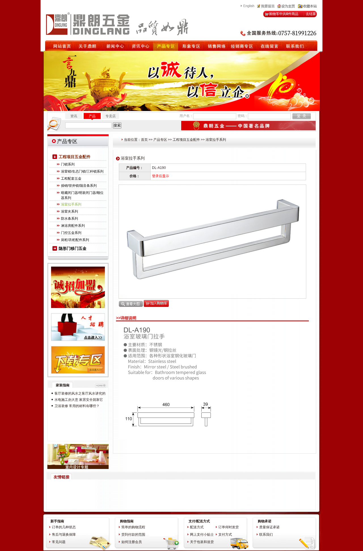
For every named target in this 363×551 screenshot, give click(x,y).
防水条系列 (69, 219)
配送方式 (197, 527)
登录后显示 (160, 176)
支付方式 (225, 535)
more (100, 385)
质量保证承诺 (269, 527)
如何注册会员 (131, 542)
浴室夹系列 (69, 211)
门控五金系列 (71, 233)
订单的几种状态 (64, 527)
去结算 (311, 14)
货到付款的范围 (133, 535)
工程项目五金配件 (74, 156)
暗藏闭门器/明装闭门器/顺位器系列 (82, 195)
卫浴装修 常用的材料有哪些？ (77, 406)
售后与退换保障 (64, 535)
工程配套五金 (71, 179)
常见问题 (59, 542)
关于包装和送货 (202, 542)
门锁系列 (68, 164)
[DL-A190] (212, 293)
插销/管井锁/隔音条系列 (79, 186)
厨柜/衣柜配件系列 (75, 240)
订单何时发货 (228, 527)
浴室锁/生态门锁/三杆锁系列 (82, 171)
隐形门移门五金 (72, 248)
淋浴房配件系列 (73, 226)
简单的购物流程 (133, 527)
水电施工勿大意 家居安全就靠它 (78, 400)
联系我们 (266, 535)
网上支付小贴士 (202, 535)
